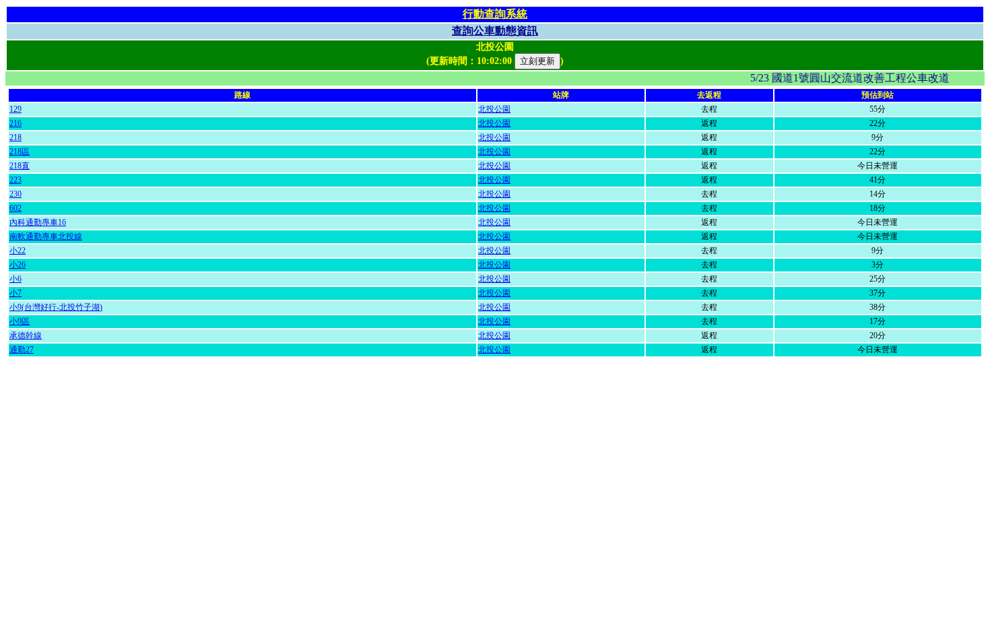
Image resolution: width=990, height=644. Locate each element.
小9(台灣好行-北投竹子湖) (55, 307)
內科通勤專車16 (37, 222)
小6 (15, 279)
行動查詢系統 (495, 14)
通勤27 (21, 349)
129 (15, 109)
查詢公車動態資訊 (495, 30)
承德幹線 (25, 335)
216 (15, 123)
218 (15, 137)
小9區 (19, 321)
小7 (15, 293)
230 (15, 194)
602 (15, 208)
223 (15, 180)
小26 (17, 264)
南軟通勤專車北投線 (45, 236)
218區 (19, 151)
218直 (19, 165)
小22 (17, 250)
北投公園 (494, 109)
